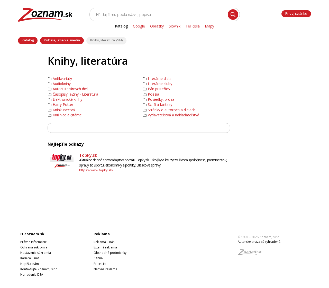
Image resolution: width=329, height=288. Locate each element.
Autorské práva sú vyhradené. (259, 241)
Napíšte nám (29, 264)
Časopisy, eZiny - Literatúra (75, 94)
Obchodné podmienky (110, 252)
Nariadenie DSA (31, 274)
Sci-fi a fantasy (160, 104)
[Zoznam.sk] (251, 254)
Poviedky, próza (161, 99)
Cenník (98, 258)
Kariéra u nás (29, 258)
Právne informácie (33, 242)
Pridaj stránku (296, 13)
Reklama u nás (104, 242)
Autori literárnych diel (70, 89)
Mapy (209, 26)
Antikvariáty (62, 78)
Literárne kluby (160, 83)
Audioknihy (62, 83)
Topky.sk (88, 155)
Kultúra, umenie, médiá (62, 40)
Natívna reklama (105, 269)
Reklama (102, 233)
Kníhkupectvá (64, 110)
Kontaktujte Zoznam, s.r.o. (39, 269)
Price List (100, 264)
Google (139, 26)
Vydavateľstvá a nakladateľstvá (173, 115)
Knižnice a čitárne (67, 115)
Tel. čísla (193, 26)
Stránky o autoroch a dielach (171, 110)
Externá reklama (105, 247)
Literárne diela (159, 78)
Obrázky (157, 26)
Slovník (174, 26)
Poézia (153, 94)
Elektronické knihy (67, 99)
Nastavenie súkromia (35, 252)
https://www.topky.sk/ (96, 170)
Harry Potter (63, 104)
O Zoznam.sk (32, 233)
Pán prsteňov (159, 89)
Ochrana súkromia (33, 247)
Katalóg (28, 40)
